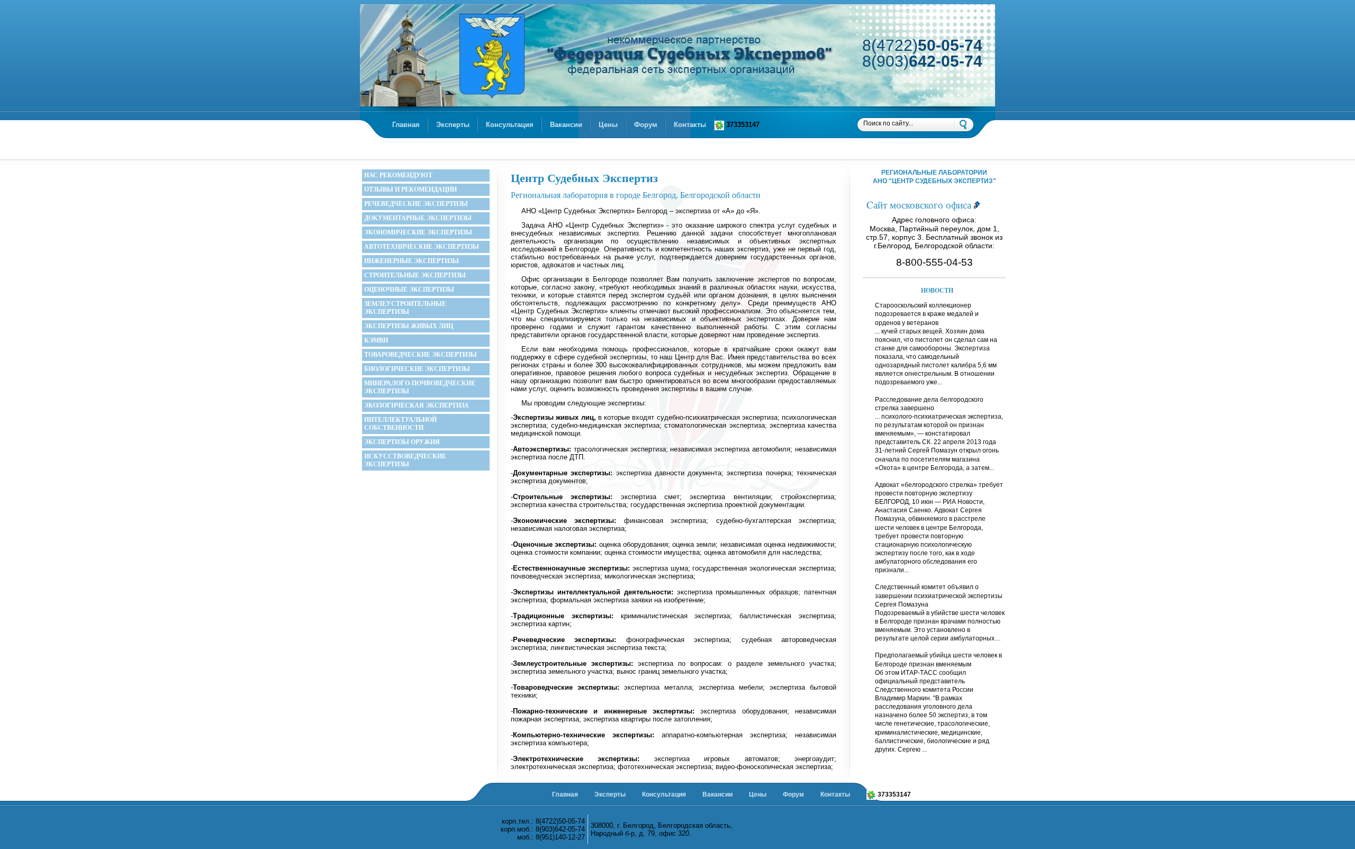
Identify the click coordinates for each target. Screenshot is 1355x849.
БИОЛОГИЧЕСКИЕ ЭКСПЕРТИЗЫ (417, 369)
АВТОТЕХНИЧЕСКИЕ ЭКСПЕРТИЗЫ (421, 246)
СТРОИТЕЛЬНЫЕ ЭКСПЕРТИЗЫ (415, 275)
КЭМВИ (376, 340)
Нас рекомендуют (398, 175)
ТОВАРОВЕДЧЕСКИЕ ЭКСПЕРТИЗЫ (420, 354)
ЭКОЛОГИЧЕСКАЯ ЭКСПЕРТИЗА (416, 405)
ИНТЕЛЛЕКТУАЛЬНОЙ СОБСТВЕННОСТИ (400, 423)
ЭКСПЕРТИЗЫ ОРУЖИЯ (402, 442)
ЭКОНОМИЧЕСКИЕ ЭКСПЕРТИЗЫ (418, 232)
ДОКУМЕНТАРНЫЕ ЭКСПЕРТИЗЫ (418, 218)
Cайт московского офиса (920, 204)
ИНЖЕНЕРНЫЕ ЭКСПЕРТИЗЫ (411, 261)
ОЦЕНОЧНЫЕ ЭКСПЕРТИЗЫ (409, 289)
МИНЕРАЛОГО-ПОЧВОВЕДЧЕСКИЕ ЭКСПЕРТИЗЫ (419, 387)
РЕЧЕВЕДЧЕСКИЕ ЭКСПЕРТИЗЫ (416, 203)
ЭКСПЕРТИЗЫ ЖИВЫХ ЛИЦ (408, 326)
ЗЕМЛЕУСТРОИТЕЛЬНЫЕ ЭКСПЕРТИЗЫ (405, 307)
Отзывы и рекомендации (410, 189)
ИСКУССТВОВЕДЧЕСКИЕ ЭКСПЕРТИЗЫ (405, 460)
